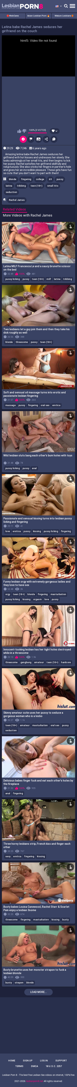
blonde (12, 179)
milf (49, 279)
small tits (52, 186)
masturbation (58, 594)
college (40, 179)
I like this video (19, 131)
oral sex (45, 405)
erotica (56, 405)
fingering (26, 179)
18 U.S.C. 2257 (54, 1066)
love (7, 531)
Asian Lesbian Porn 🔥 (38, 16)
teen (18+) (36, 186)
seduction (11, 192)
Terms (19, 1066)
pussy (60, 179)
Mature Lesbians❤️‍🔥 (64, 16)
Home (11, 1060)
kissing (37, 531)
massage (10, 405)
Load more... (38, 992)
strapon (19, 982)
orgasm (37, 599)
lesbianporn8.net (34, 1081)
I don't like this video (24, 131)
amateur (39, 662)
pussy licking (12, 279)
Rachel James (17, 200)
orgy (7, 594)
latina (9, 186)
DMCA (34, 1066)
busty (65, 919)
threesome (22, 342)
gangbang (26, 662)
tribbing (21, 186)
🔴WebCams (13, 16)
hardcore (66, 662)
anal (34, 468)
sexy (7, 856)
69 (50, 179)
